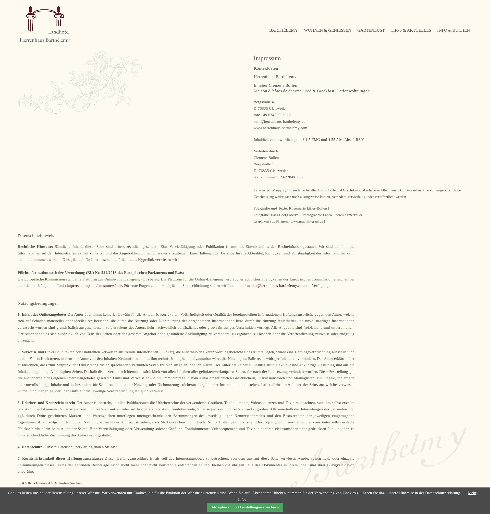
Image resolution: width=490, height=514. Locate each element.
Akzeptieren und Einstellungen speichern (245, 507)
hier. (114, 447)
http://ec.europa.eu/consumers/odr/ (94, 286)
